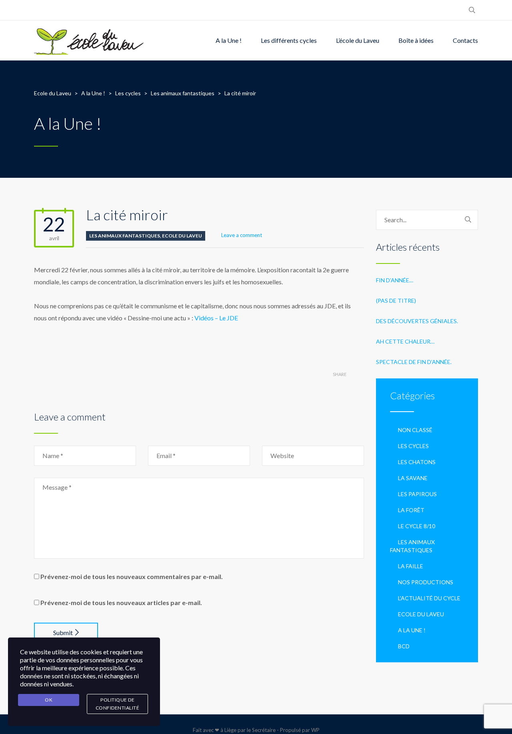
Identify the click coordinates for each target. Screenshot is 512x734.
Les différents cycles (289, 40)
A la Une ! (229, 40)
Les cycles (413, 445)
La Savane (413, 478)
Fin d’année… (394, 280)
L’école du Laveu (357, 40)
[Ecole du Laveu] (89, 40)
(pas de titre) (396, 300)
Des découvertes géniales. (417, 321)
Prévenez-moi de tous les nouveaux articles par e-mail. (121, 602)
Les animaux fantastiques (124, 236)
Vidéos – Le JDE (216, 318)
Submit (63, 632)
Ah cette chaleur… (405, 341)
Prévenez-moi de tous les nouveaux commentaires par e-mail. (131, 576)
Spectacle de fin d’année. (414, 361)
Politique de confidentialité (118, 704)
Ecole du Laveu (182, 236)
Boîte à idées (416, 40)
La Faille (410, 566)
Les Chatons (417, 461)
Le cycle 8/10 (416, 526)
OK (48, 700)
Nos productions (425, 582)
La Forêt (411, 510)
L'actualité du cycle (429, 598)
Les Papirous (417, 494)
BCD (404, 646)
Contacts (465, 40)
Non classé (415, 429)
